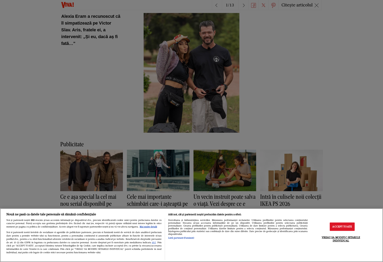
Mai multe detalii (148, 226)
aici (154, 242)
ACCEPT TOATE (342, 226)
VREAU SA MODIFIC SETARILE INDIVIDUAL (341, 239)
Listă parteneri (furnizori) (181, 237)
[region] (191, 235)
